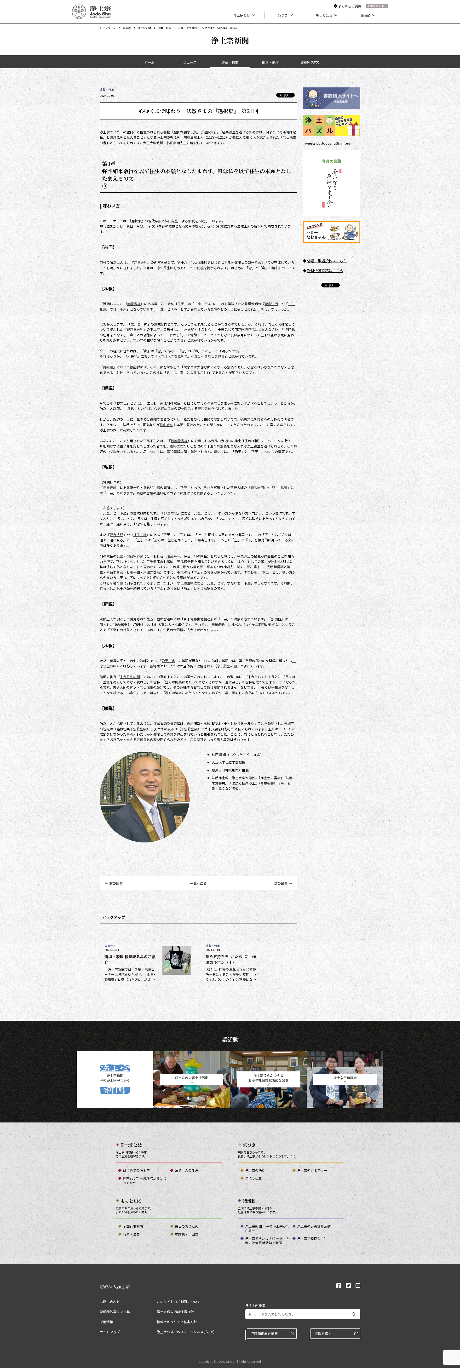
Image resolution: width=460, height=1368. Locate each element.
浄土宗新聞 (144, 28)
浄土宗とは (241, 15)
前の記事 (113, 883)
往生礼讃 (280, 487)
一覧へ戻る (198, 883)
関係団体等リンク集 (115, 1311)
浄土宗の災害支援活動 (314, 1226)
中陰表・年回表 (186, 1234)
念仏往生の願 (227, 666)
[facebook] (338, 1285)
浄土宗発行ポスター (312, 1170)
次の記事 (283, 883)
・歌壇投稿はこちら (330, 260)
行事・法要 (131, 1234)
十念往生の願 (130, 676)
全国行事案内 (133, 1226)
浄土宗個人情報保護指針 (175, 1311)
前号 (103, 262)
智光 (106, 729)
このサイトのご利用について (179, 1301)
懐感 (173, 723)
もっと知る (324, 15)
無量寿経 (140, 262)
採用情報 (106, 1321)
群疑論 (108, 367)
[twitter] (348, 1285)
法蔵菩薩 (173, 556)
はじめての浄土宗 (136, 1170)
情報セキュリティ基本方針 (177, 1321)
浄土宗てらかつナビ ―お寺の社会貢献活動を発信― (265, 1240)
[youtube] (358, 1285)
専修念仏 (143, 739)
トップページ (107, 28)
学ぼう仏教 (253, 1178)
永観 (207, 723)
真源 (170, 729)
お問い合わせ (110, 1301)
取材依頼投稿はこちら (325, 270)
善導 (103, 588)
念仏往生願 (185, 583)
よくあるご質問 (350, 6)
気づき (283, 15)
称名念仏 (213, 403)
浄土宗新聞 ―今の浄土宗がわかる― (267, 1228)
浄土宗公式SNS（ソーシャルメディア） (187, 1331)
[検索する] (353, 1314)
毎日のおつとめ (186, 1226)
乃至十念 (168, 660)
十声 (123, 309)
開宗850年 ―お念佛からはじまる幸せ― (144, 1180)
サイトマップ (110, 1331)
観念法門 (271, 303)
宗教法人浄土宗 (115, 1286)
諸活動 (365, 15)
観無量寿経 (134, 329)
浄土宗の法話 (255, 1170)
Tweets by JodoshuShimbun (327, 143)
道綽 (156, 723)
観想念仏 (204, 408)
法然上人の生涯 (186, 1170)
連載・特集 (164, 28)
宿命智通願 (134, 556)
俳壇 (310, 260)
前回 (108, 247)
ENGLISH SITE (377, 6)
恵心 (190, 723)
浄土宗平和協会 (309, 1238)
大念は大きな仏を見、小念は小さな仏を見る (190, 356)
